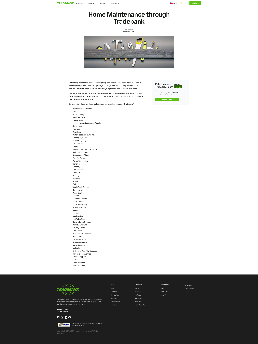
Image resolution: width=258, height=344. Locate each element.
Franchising (115, 3)
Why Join (114, 298)
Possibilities (114, 292)
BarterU (163, 295)
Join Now (195, 3)
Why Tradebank (116, 301)
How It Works (115, 295)
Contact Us (188, 285)
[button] (80, 3)
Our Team (138, 295)
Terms (187, 292)
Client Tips (164, 292)
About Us (138, 292)
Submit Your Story (140, 305)
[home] (65, 3)
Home (112, 288)
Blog (162, 288)
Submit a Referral (167, 99)
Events (137, 288)
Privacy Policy (189, 288)
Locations (138, 301)
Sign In (183, 3)
